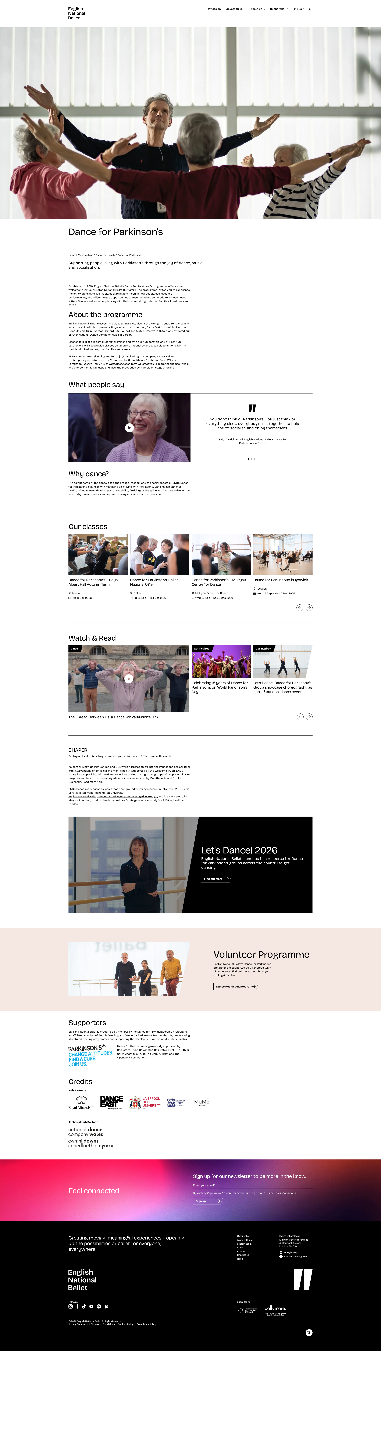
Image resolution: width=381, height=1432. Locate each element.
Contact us (243, 1254)
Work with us (244, 1240)
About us (256, 9)
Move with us (234, 9)
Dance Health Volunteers (232, 986)
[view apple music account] (106, 1306)
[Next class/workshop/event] (309, 607)
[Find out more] (133, 865)
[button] (248, 459)
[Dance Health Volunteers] (129, 969)
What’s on (214, 9)
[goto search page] (310, 9)
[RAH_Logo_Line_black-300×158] (81, 1102)
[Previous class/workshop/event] (299, 607)
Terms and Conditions (103, 1324)
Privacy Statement (78, 1324)
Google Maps (291, 1252)
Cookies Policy (125, 1324)
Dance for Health (105, 255)
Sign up (201, 1201)
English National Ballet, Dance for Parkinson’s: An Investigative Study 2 (112, 796)
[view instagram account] (70, 1306)
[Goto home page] (76, 13)
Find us (297, 9)
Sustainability (244, 1243)
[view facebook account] (77, 1306)
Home (71, 255)
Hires (240, 1258)
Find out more (213, 879)
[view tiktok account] (84, 1306)
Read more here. (92, 782)
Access (241, 1251)
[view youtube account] (91, 1306)
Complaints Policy (146, 1324)
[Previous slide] (300, 716)
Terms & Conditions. (283, 1193)
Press (240, 1247)
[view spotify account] (99, 1306)
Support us (277, 9)
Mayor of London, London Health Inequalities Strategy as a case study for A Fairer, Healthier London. (126, 802)
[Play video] (129, 427)
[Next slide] (309, 716)
